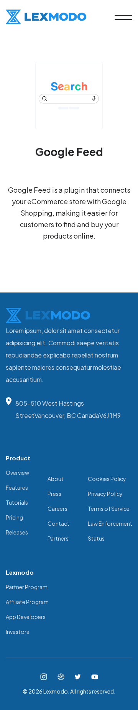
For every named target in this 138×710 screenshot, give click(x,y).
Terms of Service (109, 508)
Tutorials (17, 502)
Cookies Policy (107, 478)
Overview (17, 472)
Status (96, 538)
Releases (17, 532)
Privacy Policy (105, 493)
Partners (58, 538)
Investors (17, 631)
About (56, 478)
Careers (57, 508)
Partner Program (27, 586)
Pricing (14, 517)
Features (17, 487)
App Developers (26, 616)
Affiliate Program (27, 601)
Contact (58, 523)
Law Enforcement (110, 523)
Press (54, 493)
